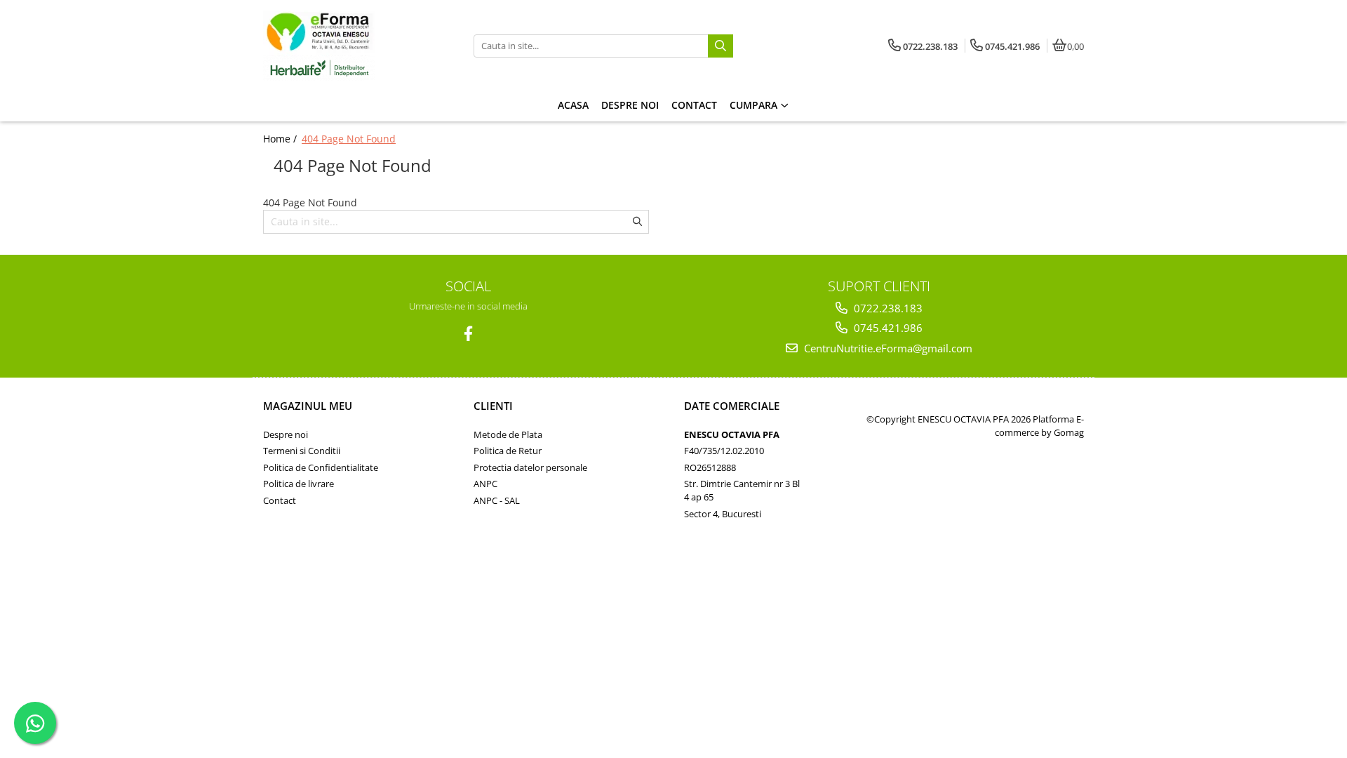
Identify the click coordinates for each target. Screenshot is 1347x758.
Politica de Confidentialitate (320, 467)
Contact (279, 500)
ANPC (485, 483)
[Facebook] (468, 333)
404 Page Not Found (349, 138)
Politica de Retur (508, 450)
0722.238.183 (887, 308)
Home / (281, 138)
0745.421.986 (887, 328)
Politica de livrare (298, 483)
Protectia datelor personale (530, 467)
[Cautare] (720, 46)
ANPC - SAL (497, 500)
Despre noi (285, 434)
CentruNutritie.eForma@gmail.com (886, 348)
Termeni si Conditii (301, 450)
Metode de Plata (508, 434)
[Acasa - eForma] (350, 46)
